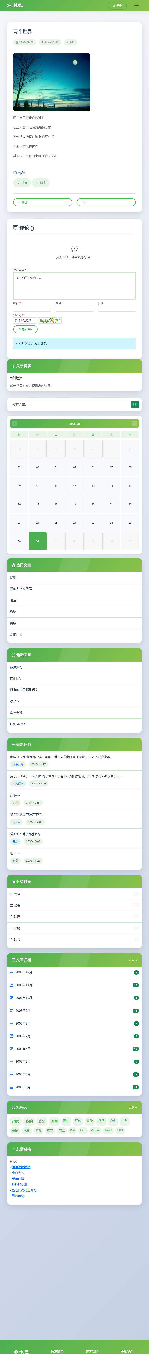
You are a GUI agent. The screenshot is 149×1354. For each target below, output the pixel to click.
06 (93, 467)
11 (56, 485)
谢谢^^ (15, 795)
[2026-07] (14, 423)
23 (19, 522)
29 (130, 522)
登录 (119, 5)
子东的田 (18, 1178)
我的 (29, 1121)
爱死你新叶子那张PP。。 (26, 834)
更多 (132, 960)
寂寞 (113, 1121)
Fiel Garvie (17, 724)
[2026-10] (134, 423)
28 (111, 522)
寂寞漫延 (16, 713)
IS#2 (120, 1130)
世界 (24, 182)
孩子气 (14, 701)
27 (93, 522)
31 (37, 541)
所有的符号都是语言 (24, 690)
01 (130, 449)
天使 (90, 1121)
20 (93, 504)
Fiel (72, 1130)
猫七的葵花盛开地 (24, 1190)
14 (111, 485)
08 (130, 467)
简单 (62, 1131)
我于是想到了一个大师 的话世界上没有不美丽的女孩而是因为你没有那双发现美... (66, 776)
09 (19, 485)
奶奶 (101, 1121)
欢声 (16, 917)
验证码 (18, 315)
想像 (16, 1121)
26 (74, 522)
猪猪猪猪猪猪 (21, 1167)
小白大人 (18, 1173)
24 (37, 522)
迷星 (13, 600)
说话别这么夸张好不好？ (27, 814)
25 (56, 522)
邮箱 (17, 303)
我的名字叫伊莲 (21, 589)
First (83, 1130)
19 (74, 504)
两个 (42, 182)
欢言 (16, 939)
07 (111, 467)
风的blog (18, 1196)
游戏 (38, 1131)
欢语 (16, 894)
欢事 (16, 905)
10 (37, 485)
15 (130, 485)
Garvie (95, 1130)
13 (93, 485)
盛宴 (50, 1131)
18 (56, 504)
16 (19, 504)
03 (37, 467)
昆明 (13, 577)
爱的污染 (16, 634)
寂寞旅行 (16, 667)
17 (37, 504)
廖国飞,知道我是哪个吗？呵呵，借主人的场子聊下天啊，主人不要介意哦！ (61, 757)
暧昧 (15, 1131)
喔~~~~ (15, 853)
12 (74, 485)
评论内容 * (19, 270)
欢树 (16, 928)
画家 (54, 1121)
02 (19, 467)
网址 (100, 303)
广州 (124, 1121)
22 (130, 504)
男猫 (13, 623)
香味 (13, 611)
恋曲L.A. (15, 678)
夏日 (24, 202)
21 (111, 504)
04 (56, 467)
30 (19, 541)
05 (74, 467)
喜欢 (78, 1121)
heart (108, 1130)
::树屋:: (17, 5)
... (86, 202)
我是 (41, 1121)
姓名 (58, 303)
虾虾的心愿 (19, 1184)
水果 (27, 1131)
